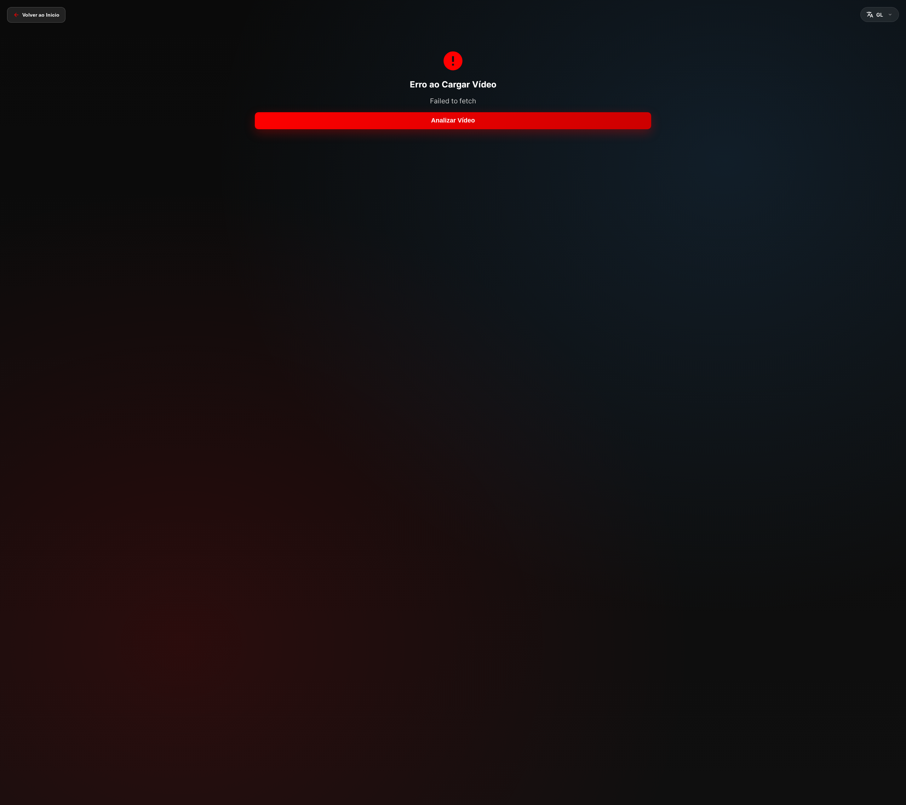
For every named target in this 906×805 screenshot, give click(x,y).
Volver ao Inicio (40, 15)
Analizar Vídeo (453, 120)
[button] (879, 14)
